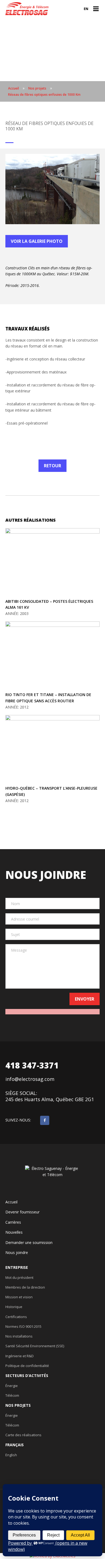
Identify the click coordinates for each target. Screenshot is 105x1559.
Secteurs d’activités (26, 1375)
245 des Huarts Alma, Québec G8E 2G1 (49, 1099)
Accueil (11, 1202)
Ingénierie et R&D (19, 1356)
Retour (52, 466)
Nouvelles (14, 1232)
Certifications (16, 1317)
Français (14, 1444)
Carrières (13, 1222)
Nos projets (18, 1405)
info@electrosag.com (29, 1079)
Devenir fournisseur (22, 1212)
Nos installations (19, 1336)
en (86, 8)
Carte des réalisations (23, 1435)
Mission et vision (19, 1297)
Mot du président (19, 1277)
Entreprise (16, 1267)
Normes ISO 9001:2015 (23, 1326)
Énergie (11, 1385)
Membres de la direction (25, 1287)
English (11, 1455)
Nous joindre (16, 1252)
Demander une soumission (28, 1242)
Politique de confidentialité (27, 1365)
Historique (13, 1307)
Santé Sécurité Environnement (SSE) (34, 1346)
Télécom (12, 1395)
